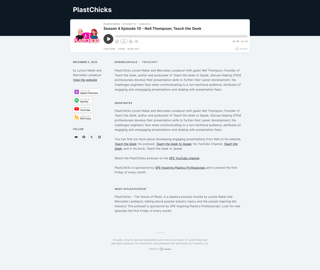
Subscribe (110, 49)
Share (121, 49)
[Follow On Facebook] (84, 137)
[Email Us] (99, 137)
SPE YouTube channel (184, 158)
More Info (133, 49)
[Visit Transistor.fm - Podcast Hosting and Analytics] (242, 48)
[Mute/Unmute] (136, 41)
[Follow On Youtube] (76, 137)
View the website (85, 80)
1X (124, 42)
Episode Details (126, 62)
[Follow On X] (92, 137)
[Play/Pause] (86, 35)
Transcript (150, 62)
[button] (181, 36)
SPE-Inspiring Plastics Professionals (180, 167)
